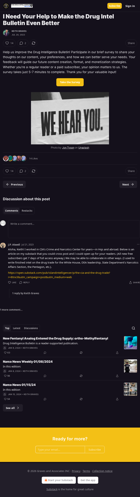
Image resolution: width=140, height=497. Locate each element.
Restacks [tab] (27, 210)
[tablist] (18, 210)
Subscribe (114, 5)
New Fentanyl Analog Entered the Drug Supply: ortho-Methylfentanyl (55, 338)
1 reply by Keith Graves (25, 293)
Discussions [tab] (31, 328)
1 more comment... (11, 309)
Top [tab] (7, 328)
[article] (70, 345)
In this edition (11, 389)
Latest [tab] (16, 328)
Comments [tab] (11, 210)
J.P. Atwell (14, 244)
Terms (86, 471)
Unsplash (83, 147)
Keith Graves (19, 31)
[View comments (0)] (45, 352)
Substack (51, 489)
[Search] (133, 328)
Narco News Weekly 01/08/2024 (28, 361)
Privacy (76, 471)
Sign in (130, 6)
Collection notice (102, 471)
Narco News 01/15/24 (19, 385)
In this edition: (12, 366)
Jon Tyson (68, 147)
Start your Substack (60, 480)
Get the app (88, 480)
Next (125, 184)
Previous (17, 184)
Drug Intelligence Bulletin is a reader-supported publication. (40, 343)
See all (10, 408)
